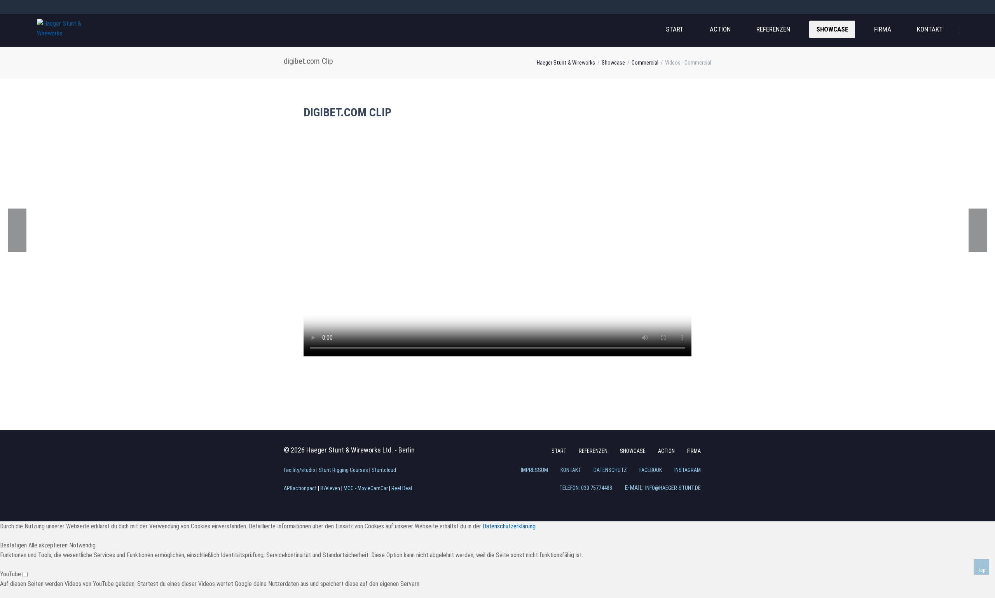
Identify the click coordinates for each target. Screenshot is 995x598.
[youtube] (988, 7)
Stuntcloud (384, 470)
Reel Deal (401, 488)
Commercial (645, 63)
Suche (975, 27)
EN (54, 6)
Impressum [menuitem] (534, 470)
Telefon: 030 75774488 (585, 488)
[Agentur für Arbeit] (17, 230)
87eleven (330, 488)
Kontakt (930, 29)
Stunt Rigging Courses (343, 470)
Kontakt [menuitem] (570, 470)
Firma (882, 29)
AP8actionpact (300, 488)
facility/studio (299, 470)
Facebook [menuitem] (650, 470)
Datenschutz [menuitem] (610, 470)
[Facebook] (960, 7)
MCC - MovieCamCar (366, 488)
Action (720, 29)
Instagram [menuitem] (687, 470)
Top (982, 570)
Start (675, 29)
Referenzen (773, 29)
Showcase (832, 29)
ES (82, 6)
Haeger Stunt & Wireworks (566, 63)
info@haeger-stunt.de (673, 488)
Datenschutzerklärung (509, 526)
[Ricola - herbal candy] (978, 230)
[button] (14, 545)
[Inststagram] (974, 7)
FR (68, 6)
